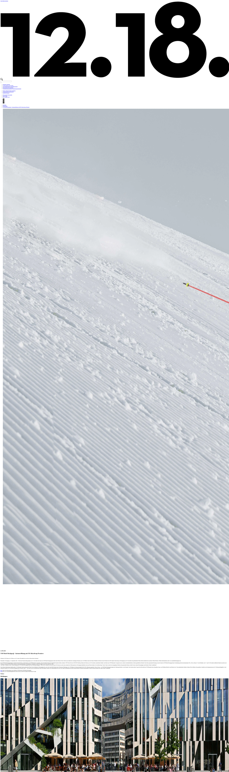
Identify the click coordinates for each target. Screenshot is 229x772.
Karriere (4, 92)
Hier (1, 670)
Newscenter (5, 94)
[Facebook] (3, 103)
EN (8, 97)
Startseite (4, 84)
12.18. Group (5, 85)
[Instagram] (3, 101)
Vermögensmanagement (7, 88)
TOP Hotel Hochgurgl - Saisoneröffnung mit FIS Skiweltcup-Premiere (16, 107)
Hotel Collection (6, 90)
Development (5, 87)
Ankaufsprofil (5, 91)
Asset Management (6, 86)
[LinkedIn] (3, 99)
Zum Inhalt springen (4, 0)
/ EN (4, 97)
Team (4, 96)
